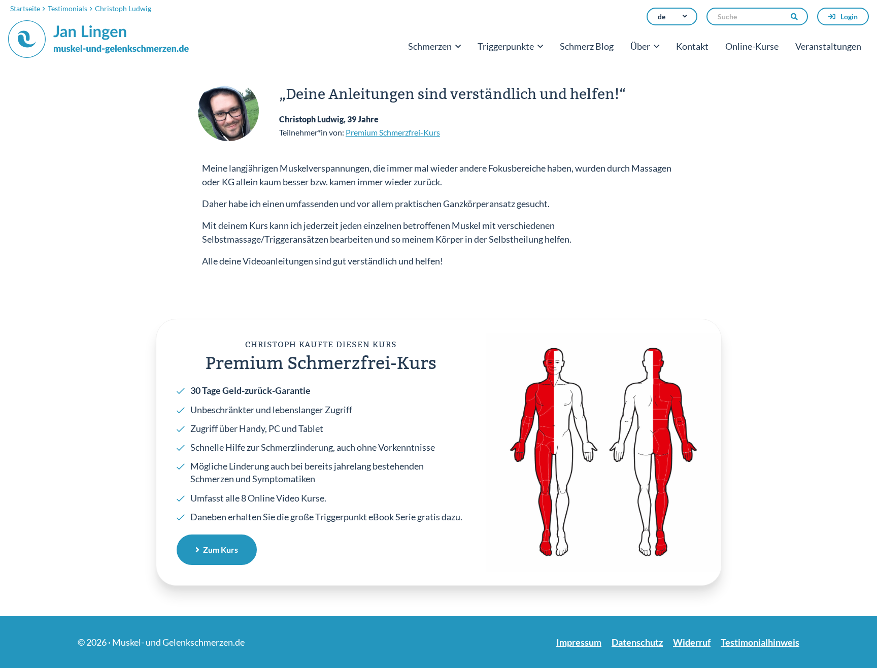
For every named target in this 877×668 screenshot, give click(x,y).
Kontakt (692, 46)
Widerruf (692, 642)
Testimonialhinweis (760, 642)
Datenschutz (637, 642)
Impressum (578, 642)
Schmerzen (430, 46)
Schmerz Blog (587, 46)
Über (640, 46)
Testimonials (67, 8)
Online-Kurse (752, 46)
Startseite (25, 8)
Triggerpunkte (506, 46)
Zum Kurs (220, 549)
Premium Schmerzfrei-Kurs (393, 132)
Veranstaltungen (828, 46)
